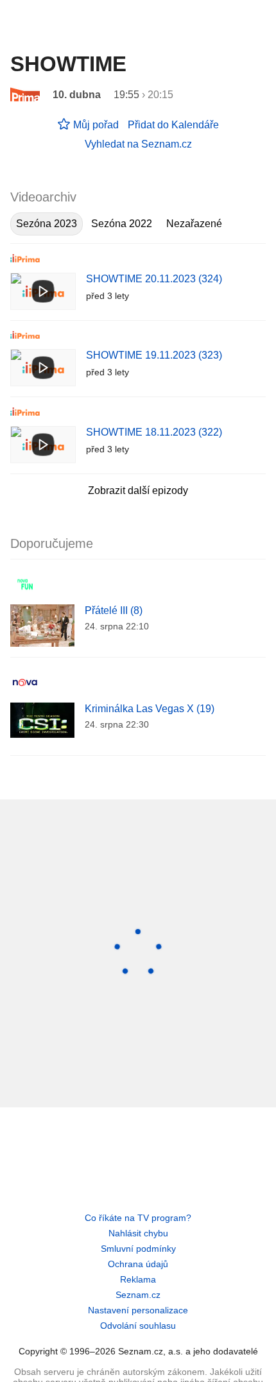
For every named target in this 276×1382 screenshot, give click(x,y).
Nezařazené (194, 223)
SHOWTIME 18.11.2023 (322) (154, 432)
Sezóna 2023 (46, 223)
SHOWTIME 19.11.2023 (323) (154, 355)
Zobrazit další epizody (138, 490)
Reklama (138, 1279)
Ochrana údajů (138, 1264)
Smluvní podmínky (138, 1248)
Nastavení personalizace (138, 1310)
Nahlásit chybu (138, 1233)
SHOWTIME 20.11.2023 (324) (154, 278)
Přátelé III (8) (113, 610)
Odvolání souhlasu (138, 1325)
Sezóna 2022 (121, 223)
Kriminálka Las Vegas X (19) (149, 708)
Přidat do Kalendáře (173, 124)
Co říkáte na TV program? (138, 1218)
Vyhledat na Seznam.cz (138, 144)
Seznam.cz (138, 1295)
